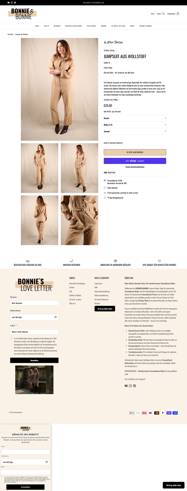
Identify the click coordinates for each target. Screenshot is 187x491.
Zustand (107, 131)
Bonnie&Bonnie (18, 412)
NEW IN (46, 26)
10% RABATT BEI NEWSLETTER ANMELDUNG (93, 2)
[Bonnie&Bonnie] (23, 14)
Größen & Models (75, 295)
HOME (37, 26)
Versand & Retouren (101, 299)
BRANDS (103, 26)
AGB (96, 287)
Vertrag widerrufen (105, 308)
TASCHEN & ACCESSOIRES (73, 26)
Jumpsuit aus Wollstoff (21, 34)
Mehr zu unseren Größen (113, 143)
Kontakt (97, 303)
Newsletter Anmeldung (77, 283)
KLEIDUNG (57, 26)
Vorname (13, 297)
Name (2, 446)
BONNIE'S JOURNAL (146, 26)
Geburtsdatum (15, 310)
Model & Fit (108, 124)
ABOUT (132, 26)
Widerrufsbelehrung (101, 295)
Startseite (10, 34)
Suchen (71, 287)
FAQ (70, 291)
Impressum (98, 283)
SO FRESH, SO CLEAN (118, 26)
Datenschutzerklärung (102, 291)
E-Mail (2, 467)
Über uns (72, 303)
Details (106, 118)
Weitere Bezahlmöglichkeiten (135, 167)
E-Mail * (13, 325)
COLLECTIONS (91, 26)
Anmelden (34, 360)
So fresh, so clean (75, 299)
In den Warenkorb (135, 152)
